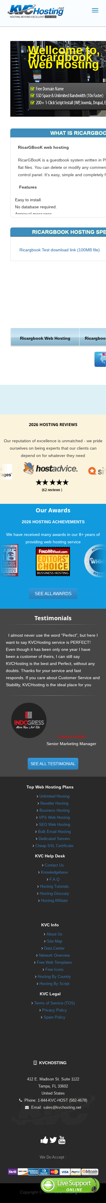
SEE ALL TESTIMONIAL (53, 763)
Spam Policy (54, 1017)
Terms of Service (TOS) (54, 1003)
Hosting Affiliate (54, 900)
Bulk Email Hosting (54, 831)
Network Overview (54, 955)
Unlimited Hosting (54, 796)
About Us (54, 934)
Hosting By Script (54, 983)
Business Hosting (54, 810)
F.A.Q (54, 879)
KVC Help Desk (50, 856)
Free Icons (54, 969)
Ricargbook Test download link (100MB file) (59, 249)
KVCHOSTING (52, 1062)
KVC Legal (50, 993)
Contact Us (54, 865)
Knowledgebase (54, 872)
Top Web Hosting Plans (50, 787)
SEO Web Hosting (54, 824)
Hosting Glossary (54, 893)
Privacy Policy (54, 1010)
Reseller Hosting (54, 803)
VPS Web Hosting (54, 817)
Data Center (54, 948)
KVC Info (50, 925)
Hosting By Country (54, 976)
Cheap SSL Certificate (54, 846)
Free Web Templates (54, 962)
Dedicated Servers (54, 838)
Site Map (54, 941)
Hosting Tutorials (54, 886)
